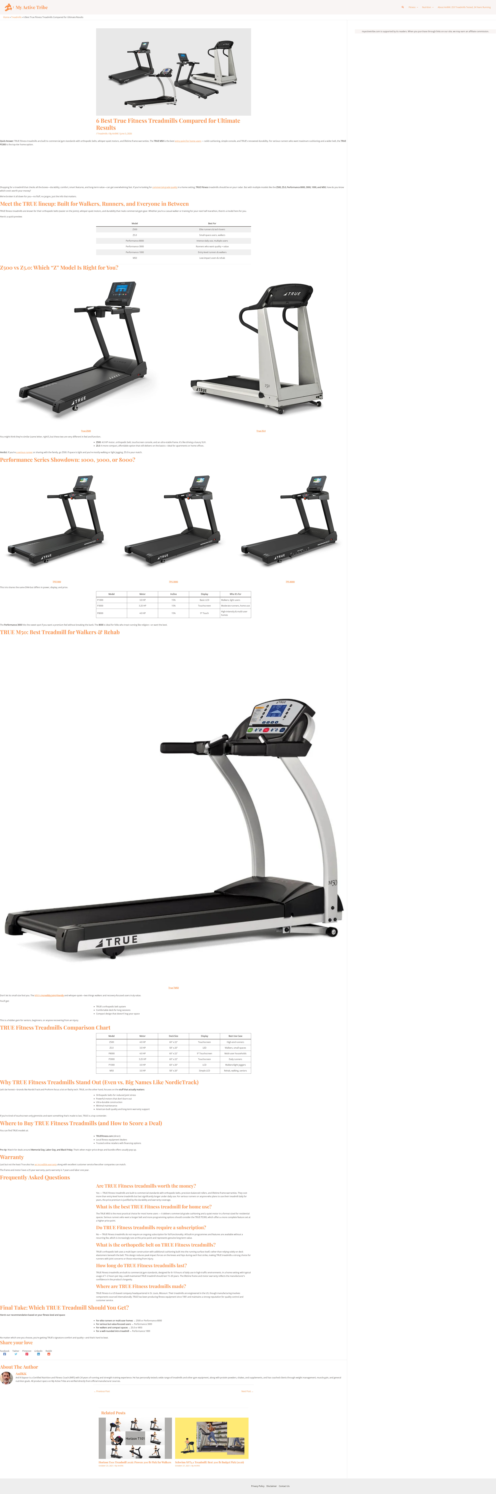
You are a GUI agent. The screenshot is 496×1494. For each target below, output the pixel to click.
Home (6, 17)
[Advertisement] (173, 166)
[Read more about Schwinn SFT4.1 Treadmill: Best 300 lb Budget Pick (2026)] (212, 1437)
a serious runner (24, 452)
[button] (403, 7)
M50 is (49, 995)
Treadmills (16, 17)
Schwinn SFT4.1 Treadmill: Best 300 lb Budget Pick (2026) (209, 1462)
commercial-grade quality (164, 187)
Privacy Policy (257, 1486)
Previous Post (102, 1391)
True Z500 (86, 431)
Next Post (247, 1391)
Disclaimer (271, 1486)
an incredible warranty (46, 1164)
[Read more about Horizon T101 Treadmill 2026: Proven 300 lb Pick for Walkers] (135, 1438)
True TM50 (173, 987)
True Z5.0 (261, 431)
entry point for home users (188, 141)
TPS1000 (57, 581)
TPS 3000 (173, 581)
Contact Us (284, 1486)
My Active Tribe (32, 7)
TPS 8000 (290, 581)
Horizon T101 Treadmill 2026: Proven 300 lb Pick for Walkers (135, 1462)
